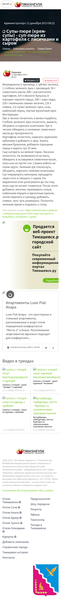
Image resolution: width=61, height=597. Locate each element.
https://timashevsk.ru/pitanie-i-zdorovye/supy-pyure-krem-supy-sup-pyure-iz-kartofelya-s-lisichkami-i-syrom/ (30, 213)
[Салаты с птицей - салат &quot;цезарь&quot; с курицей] (15, 375)
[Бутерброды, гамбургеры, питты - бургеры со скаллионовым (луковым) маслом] (46, 405)
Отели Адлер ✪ (11, 517)
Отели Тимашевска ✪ (11, 500)
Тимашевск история (15, 552)
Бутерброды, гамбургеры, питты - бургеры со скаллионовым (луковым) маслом (43, 422)
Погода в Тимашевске (38, 526)
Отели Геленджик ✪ (13, 529)
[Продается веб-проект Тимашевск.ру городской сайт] (30, 255)
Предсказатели (40, 498)
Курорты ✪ (9, 536)
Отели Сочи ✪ (11, 507)
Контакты (8, 557)
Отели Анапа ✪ (11, 512)
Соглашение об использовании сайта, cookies (27, 490)
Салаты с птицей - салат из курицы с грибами (14, 410)
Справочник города (15, 547)
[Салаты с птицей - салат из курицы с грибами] (15, 401)
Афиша (35, 514)
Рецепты (36, 509)
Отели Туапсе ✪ (12, 522)
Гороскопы (38, 519)
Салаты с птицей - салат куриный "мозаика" (45, 382)
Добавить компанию (15, 541)
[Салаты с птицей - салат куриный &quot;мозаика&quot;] (47, 373)
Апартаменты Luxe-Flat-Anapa (26, 304)
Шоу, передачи (40, 504)
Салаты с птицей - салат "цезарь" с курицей (14, 385)
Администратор (14, 23)
